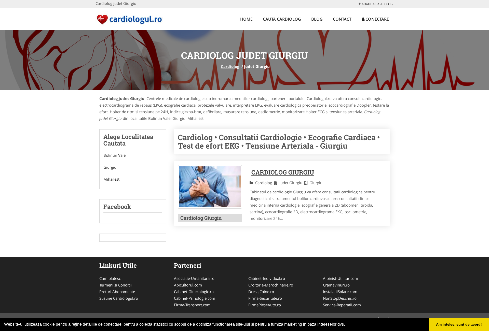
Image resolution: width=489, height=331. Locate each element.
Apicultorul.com (188, 284)
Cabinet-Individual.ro (266, 278)
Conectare (376, 19)
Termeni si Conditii (115, 284)
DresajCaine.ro (261, 291)
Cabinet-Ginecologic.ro (194, 291)
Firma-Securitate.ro (265, 298)
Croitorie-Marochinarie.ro (270, 284)
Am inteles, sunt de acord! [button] (459, 324)
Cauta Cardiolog (282, 19)
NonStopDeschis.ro (340, 298)
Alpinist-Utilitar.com (340, 278)
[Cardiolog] (129, 18)
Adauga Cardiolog (377, 4)
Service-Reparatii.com (342, 304)
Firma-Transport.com (192, 304)
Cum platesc (110, 278)
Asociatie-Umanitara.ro (194, 278)
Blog (317, 19)
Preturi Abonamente (117, 291)
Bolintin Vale (114, 155)
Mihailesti (111, 179)
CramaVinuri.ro (336, 284)
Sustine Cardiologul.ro (118, 298)
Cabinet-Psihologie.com (194, 298)
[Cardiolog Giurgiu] (210, 187)
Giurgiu (109, 167)
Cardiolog (230, 66)
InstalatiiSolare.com (340, 291)
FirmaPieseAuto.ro (264, 304)
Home (246, 19)
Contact (342, 19)
